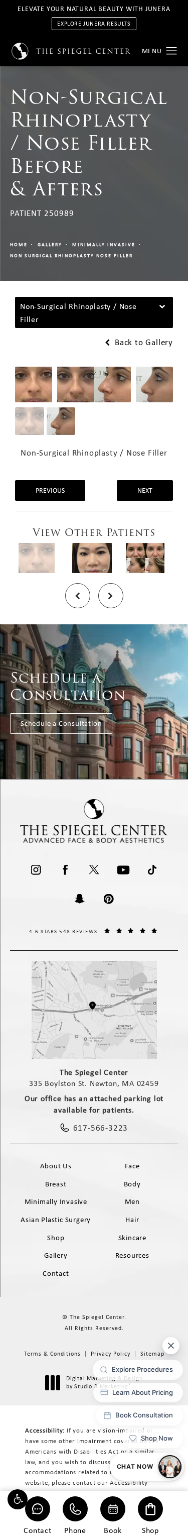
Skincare (132, 1238)
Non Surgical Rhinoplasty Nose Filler (71, 255)
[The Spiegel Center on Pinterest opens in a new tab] (109, 899)
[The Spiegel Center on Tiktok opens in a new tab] (152, 870)
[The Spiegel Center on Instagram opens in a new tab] (36, 870)
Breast (56, 1184)
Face (132, 1166)
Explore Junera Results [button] (93, 24)
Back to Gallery (142, 342)
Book (112, 1529)
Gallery (50, 244)
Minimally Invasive (103, 244)
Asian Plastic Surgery (56, 1220)
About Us (56, 1166)
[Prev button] (77, 595)
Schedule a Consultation (61, 723)
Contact (38, 1529)
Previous (50, 490)
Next (144, 490)
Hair (132, 1220)
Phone (75, 1529)
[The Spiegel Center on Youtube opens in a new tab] (123, 870)
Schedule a (68, 686)
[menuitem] (36, 870)
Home (19, 244)
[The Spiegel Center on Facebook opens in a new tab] (65, 870)
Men (132, 1201)
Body (132, 1184)
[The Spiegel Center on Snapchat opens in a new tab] (80, 899)
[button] (18, 1499)
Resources (132, 1255)
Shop (150, 1529)
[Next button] (110, 595)
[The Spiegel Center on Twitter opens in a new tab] (94, 870)
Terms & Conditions (52, 1354)
